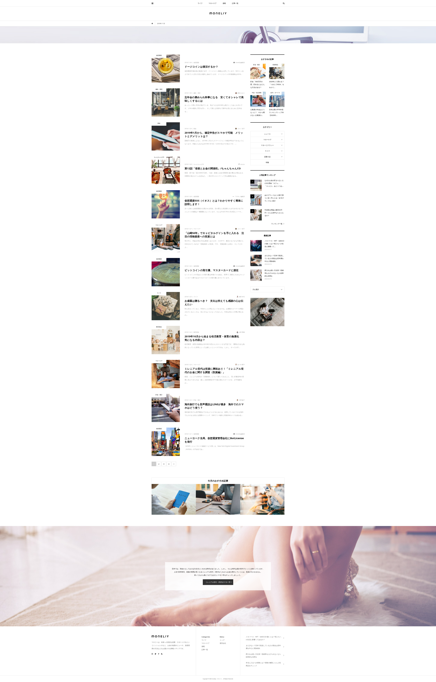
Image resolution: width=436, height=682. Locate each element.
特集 (267, 162)
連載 (224, 3)
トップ (222, 640)
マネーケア (213, 3)
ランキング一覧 (276, 224)
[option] (174, 499)
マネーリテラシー (267, 145)
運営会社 (223, 643)
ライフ (200, 3)
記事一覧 (235, 3)
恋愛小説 (267, 157)
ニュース (267, 134)
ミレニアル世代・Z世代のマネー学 (218, 582)
